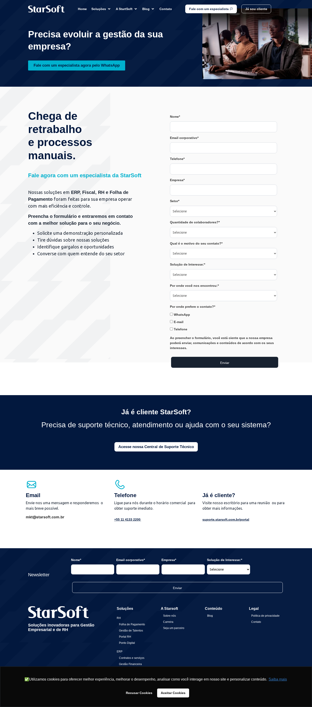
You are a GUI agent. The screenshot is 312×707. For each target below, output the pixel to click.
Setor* (174, 201)
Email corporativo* (184, 138)
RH (119, 618)
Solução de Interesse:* (187, 264)
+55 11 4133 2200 (127, 519)
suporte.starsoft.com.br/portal (225, 519)
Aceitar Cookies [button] (173, 693)
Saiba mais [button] (278, 679)
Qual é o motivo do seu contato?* (196, 243)
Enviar (224, 363)
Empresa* (177, 180)
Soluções (125, 608)
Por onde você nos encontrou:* (194, 285)
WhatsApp (181, 314)
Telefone (180, 329)
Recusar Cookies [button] (139, 693)
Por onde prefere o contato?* (192, 306)
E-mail (178, 322)
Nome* (175, 116)
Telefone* (177, 159)
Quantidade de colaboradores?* (195, 222)
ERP (119, 651)
